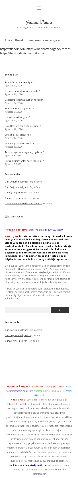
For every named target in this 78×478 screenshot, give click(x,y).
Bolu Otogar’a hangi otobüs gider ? (23, 126)
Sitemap (40, 53)
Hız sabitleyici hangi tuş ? (17, 117)
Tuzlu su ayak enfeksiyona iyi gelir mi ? (24, 152)
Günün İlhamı (39, 22)
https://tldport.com (13, 49)
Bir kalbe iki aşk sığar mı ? (18, 134)
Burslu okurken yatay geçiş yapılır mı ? (24, 160)
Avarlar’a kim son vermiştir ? (19, 82)
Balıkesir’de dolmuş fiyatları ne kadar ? (24, 99)
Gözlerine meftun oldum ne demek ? (23, 203)
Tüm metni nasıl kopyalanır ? (19, 108)
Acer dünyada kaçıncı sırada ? (20, 143)
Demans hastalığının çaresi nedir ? (22, 91)
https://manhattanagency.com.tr (48, 49)
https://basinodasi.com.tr (17, 53)
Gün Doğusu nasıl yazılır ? (18, 181)
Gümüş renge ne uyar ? (16, 192)
